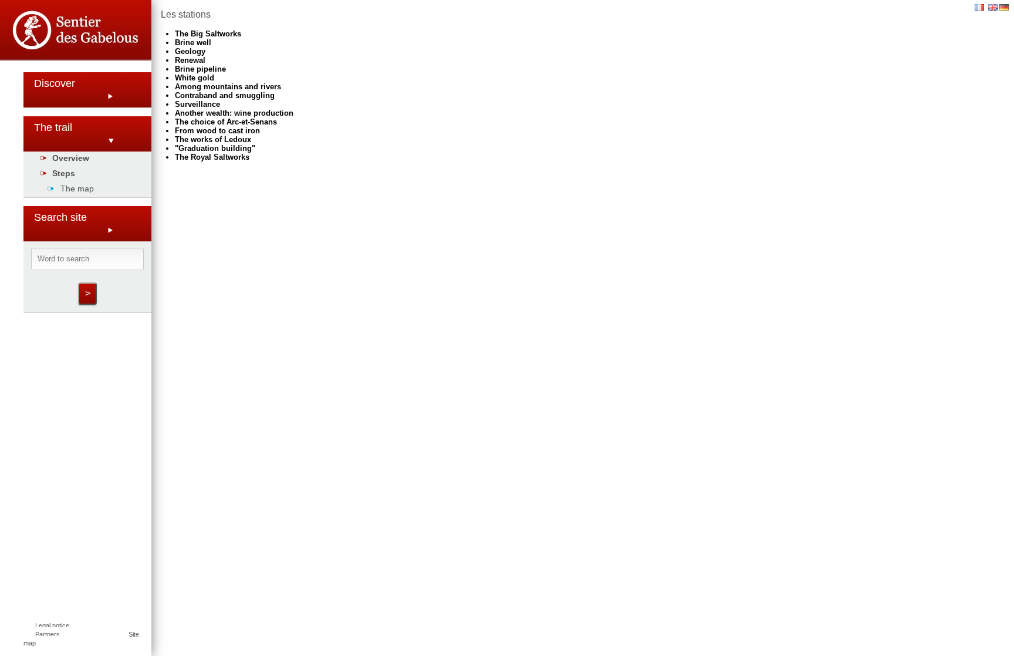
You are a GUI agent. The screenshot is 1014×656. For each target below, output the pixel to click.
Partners (47, 634)
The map (77, 188)
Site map (81, 639)
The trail (53, 127)
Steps (63, 173)
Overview (70, 158)
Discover (54, 83)
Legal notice (52, 625)
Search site (60, 217)
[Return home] (75, 32)
